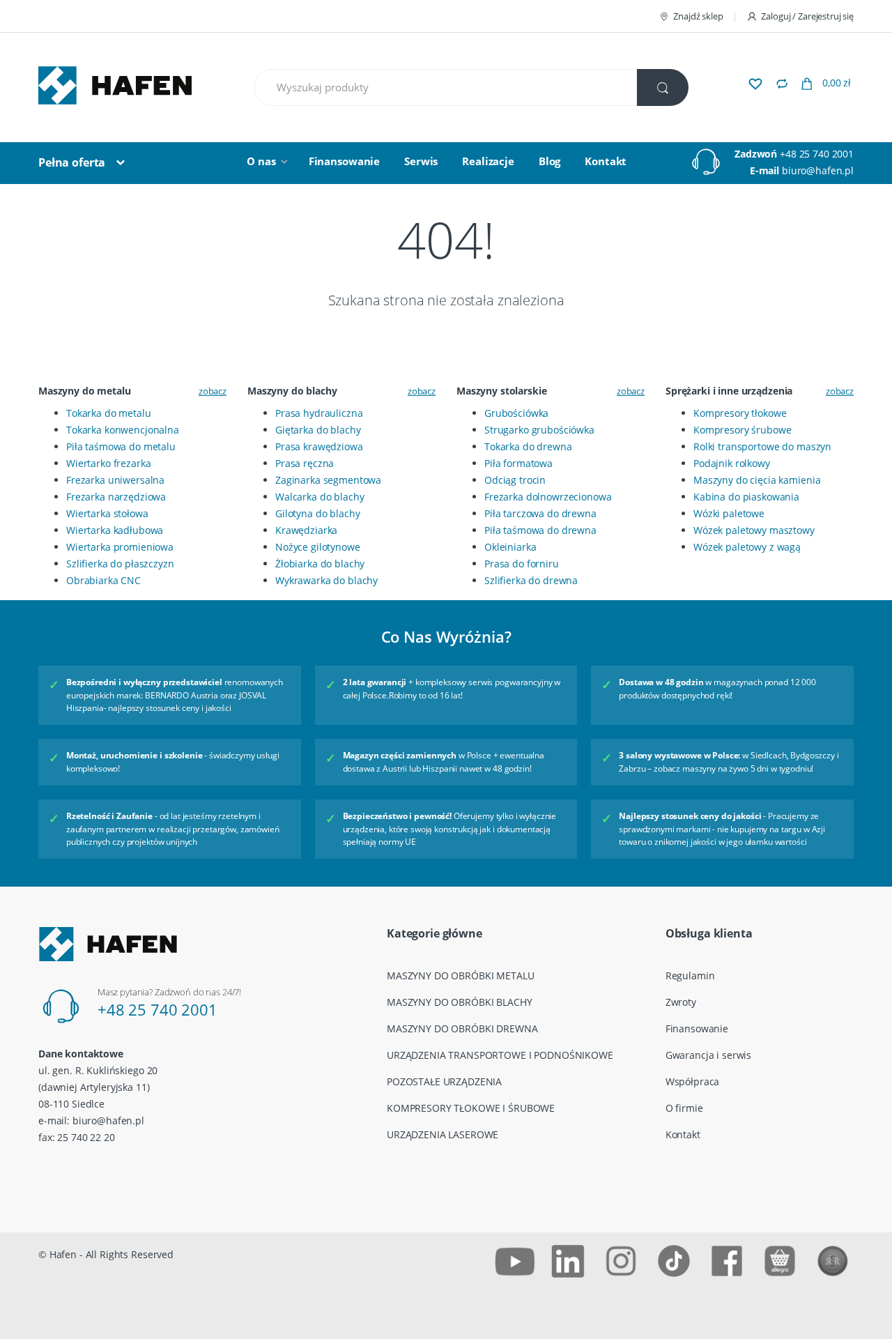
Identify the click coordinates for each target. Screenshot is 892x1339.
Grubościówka (516, 413)
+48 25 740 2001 (817, 153)
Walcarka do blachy (319, 496)
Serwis (421, 161)
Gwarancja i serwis (708, 1055)
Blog (549, 161)
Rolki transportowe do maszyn (762, 446)
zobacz (212, 391)
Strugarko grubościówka (539, 429)
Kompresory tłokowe (739, 413)
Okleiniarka (510, 546)
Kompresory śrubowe (742, 429)
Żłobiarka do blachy (319, 563)
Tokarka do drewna (528, 446)
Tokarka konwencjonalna (122, 429)
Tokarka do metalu (108, 413)
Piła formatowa (518, 463)
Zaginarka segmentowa (328, 480)
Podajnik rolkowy (731, 463)
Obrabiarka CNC (103, 580)
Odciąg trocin (515, 480)
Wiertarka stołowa (107, 513)
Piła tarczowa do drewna (540, 513)
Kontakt (605, 161)
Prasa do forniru (521, 563)
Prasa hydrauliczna (318, 413)
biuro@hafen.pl (818, 170)
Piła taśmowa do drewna (540, 530)
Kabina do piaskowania (746, 496)
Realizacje (488, 161)
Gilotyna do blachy (317, 513)
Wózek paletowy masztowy (754, 530)
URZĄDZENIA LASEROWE (442, 1134)
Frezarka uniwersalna (115, 480)
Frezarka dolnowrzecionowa (548, 496)
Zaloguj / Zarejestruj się (807, 16)
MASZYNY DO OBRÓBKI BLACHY (459, 1002)
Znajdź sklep (698, 16)
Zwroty (681, 1002)
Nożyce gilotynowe (317, 546)
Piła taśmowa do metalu (121, 446)
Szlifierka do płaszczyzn (120, 563)
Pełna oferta (71, 162)
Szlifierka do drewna (531, 580)
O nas (261, 161)
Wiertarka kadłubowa (114, 530)
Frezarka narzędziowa (116, 496)
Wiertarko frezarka (108, 463)
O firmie (684, 1108)
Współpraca (693, 1081)
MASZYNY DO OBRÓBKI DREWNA (462, 1028)
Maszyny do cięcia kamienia (756, 480)
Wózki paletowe (728, 513)
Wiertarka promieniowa (120, 546)
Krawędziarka (306, 530)
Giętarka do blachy (317, 429)
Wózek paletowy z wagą (747, 546)
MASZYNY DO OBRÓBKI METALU (461, 975)
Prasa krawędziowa (319, 446)
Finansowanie (344, 161)
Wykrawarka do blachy (326, 580)
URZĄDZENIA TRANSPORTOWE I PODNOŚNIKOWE (500, 1055)
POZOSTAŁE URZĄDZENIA (444, 1081)
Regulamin (690, 975)
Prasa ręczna (304, 463)
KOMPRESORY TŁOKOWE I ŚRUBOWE (471, 1108)
